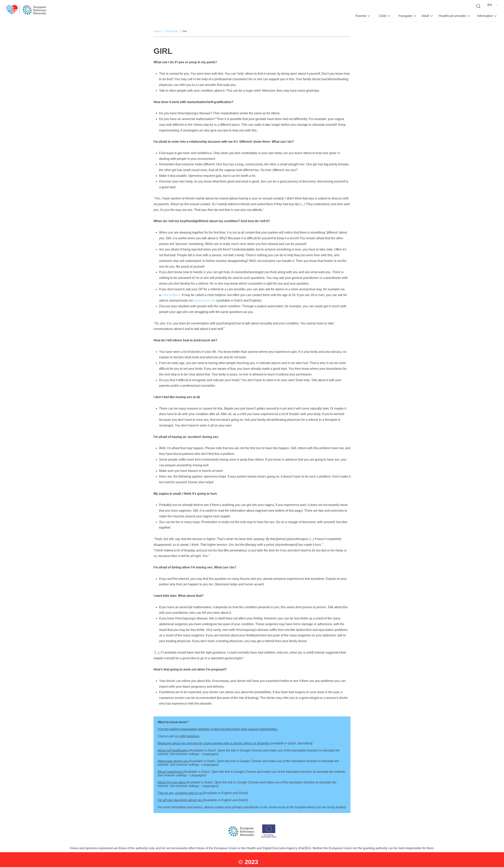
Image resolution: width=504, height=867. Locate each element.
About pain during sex (173, 761)
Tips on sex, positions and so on (180, 793)
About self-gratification (173, 750)
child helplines (189, 736)
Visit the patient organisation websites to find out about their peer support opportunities (218, 729)
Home (157, 31)
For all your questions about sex (180, 800)
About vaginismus (170, 771)
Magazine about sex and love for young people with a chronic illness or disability (213, 743)
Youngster (171, 31)
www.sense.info (205, 300)
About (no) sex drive (172, 782)
